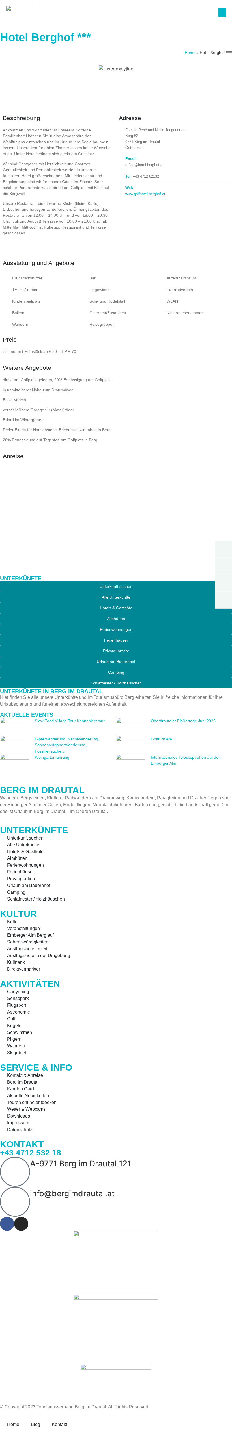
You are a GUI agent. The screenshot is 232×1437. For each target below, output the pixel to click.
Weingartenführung (52, 757)
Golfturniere (161, 739)
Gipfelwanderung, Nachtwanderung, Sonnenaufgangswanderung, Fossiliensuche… (67, 745)
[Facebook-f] (7, 1224)
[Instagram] (21, 1224)
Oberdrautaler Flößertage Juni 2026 (183, 721)
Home (190, 52)
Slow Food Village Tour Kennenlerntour (70, 721)
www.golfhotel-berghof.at (145, 194)
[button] (222, 12)
